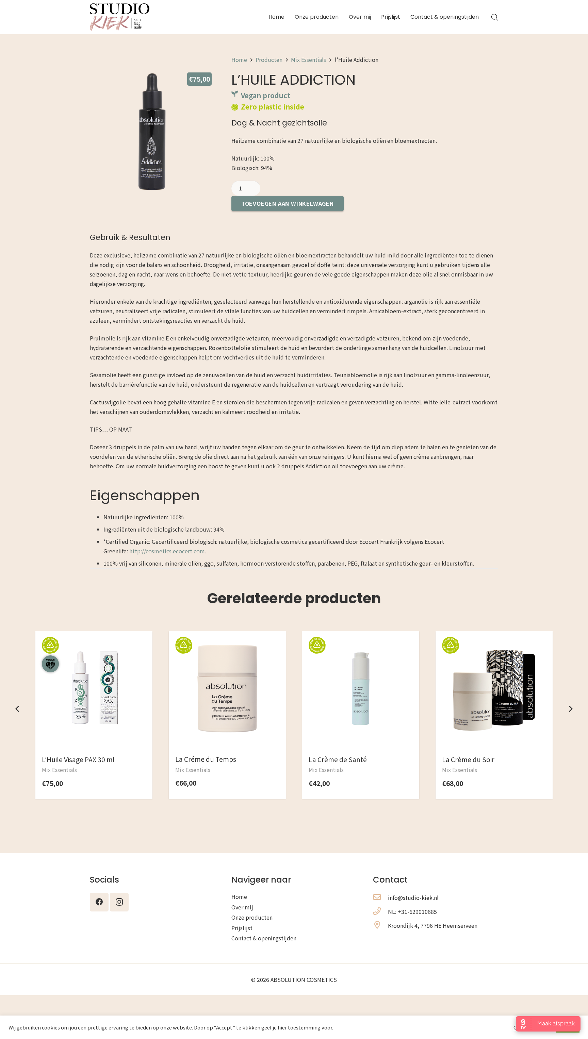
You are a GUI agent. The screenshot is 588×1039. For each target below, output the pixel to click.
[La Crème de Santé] (360, 648)
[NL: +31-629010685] (380, 911)
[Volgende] (570, 709)
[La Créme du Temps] (227, 648)
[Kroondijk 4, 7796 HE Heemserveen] (380, 925)
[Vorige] (17, 709)
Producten (269, 59)
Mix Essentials (308, 59)
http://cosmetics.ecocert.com (167, 551)
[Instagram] (119, 902)
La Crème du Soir (468, 759)
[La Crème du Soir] (494, 648)
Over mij (242, 907)
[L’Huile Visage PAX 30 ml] (94, 648)
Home (239, 59)
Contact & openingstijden (263, 938)
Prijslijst (241, 928)
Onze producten (252, 917)
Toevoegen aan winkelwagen (287, 203)
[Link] (119, 17)
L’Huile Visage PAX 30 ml (78, 759)
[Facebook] (99, 902)
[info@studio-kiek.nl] (380, 897)
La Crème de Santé (338, 759)
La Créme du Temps (205, 759)
